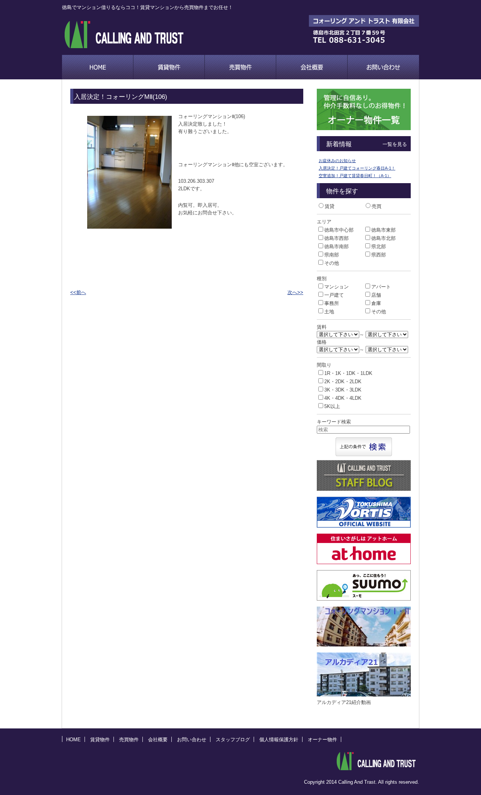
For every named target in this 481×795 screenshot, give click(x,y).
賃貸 (329, 206)
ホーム (97, 67)
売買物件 (240, 67)
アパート (381, 287)
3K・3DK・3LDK (343, 390)
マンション (336, 287)
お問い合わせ (383, 67)
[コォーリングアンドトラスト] (376, 761)
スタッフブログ (233, 739)
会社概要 (312, 67)
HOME (73, 739)
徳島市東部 (383, 230)
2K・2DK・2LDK (343, 381)
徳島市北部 (383, 238)
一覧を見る (395, 144)
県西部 (378, 255)
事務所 (331, 303)
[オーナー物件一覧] (364, 128)
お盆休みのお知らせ (337, 160)
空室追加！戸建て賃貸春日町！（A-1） (355, 175)
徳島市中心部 (339, 230)
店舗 (376, 295)
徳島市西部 (336, 238)
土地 (329, 311)
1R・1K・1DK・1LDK (348, 373)
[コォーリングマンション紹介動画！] (371, 645)
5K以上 (332, 406)
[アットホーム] (364, 562)
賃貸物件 (169, 67)
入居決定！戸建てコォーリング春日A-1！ (357, 168)
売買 (376, 206)
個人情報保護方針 (278, 739)
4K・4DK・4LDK (343, 398)
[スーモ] (364, 599)
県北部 (378, 246)
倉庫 (376, 303)
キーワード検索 (334, 422)
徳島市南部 (336, 246)
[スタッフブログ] (364, 489)
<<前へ (78, 292)
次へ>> (295, 292)
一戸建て (334, 295)
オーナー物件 (322, 739)
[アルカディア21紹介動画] (374, 695)
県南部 (331, 255)
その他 (331, 263)
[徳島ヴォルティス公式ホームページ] (364, 526)
